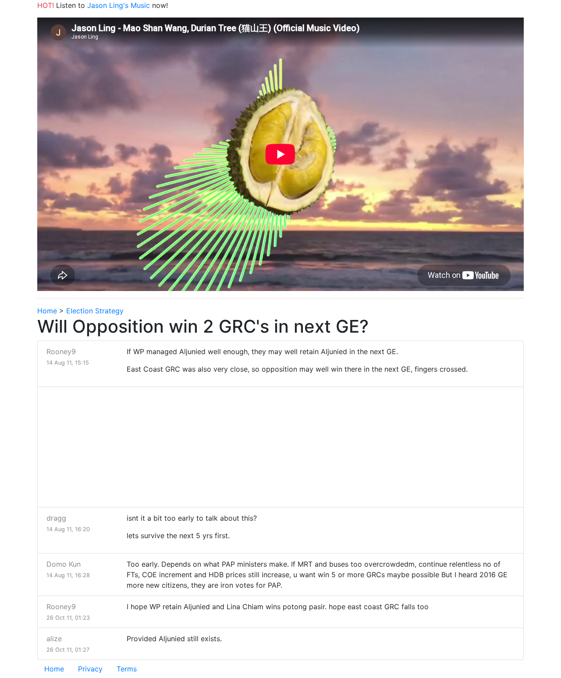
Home (47, 310)
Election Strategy (95, 310)
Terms (127, 668)
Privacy (90, 668)
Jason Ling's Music (118, 5)
